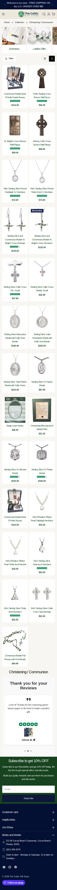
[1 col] (45, 59)
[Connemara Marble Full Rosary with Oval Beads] (15, 640)
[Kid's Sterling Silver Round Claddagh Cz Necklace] (15, 173)
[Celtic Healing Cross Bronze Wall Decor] (42, 78)
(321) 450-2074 (13, 849)
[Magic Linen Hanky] (15, 410)
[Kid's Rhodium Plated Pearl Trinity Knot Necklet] (15, 545)
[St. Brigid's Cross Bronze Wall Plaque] (15, 125)
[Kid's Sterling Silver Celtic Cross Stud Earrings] (42, 592)
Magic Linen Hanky (15, 425)
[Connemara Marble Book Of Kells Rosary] (15, 501)
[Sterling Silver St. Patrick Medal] (42, 366)
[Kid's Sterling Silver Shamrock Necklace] (42, 545)
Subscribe (28, 798)
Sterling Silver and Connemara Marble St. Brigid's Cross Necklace (41, 239)
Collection (19, 22)
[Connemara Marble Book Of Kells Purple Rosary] (15, 78)
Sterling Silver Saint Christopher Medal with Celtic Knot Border (42, 338)
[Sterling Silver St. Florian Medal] (42, 454)
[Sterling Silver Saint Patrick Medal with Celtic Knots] (15, 366)
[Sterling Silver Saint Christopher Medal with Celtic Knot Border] (42, 318)
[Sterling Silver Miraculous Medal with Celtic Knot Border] (15, 318)
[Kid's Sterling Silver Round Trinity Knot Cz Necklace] (42, 173)
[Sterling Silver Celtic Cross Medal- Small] (42, 271)
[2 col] (52, 59)
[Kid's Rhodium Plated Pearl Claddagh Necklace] (42, 501)
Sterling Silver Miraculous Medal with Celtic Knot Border (15, 338)
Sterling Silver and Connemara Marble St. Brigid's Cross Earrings (15, 239)
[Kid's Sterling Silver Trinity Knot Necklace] (15, 592)
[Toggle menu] (3, 14)
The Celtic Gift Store (19, 876)
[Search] (44, 14)
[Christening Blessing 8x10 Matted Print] (42, 410)
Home (7, 22)
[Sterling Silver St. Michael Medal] (15, 454)
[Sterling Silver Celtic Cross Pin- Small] (15, 271)
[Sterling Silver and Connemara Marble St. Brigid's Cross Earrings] (15, 220)
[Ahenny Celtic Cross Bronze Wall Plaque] (42, 125)
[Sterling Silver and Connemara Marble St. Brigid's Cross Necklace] (42, 220)
